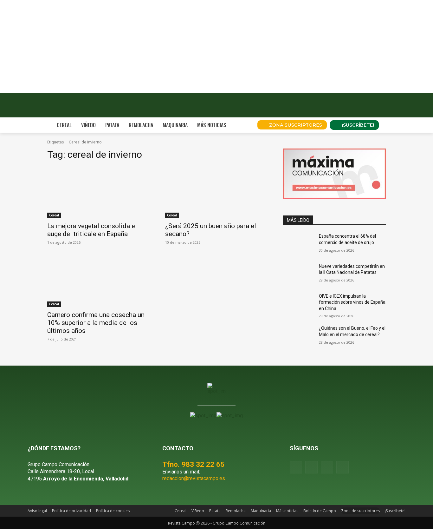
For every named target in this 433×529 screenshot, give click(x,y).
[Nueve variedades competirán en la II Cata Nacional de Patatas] (298, 274)
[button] (243, 125)
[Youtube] (327, 467)
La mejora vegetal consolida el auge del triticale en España (92, 230)
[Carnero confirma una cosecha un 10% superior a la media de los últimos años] (98, 281)
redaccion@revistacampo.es (193, 478)
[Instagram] (311, 467)
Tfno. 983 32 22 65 (193, 464)
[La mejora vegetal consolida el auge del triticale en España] (98, 192)
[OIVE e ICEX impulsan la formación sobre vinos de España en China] (298, 304)
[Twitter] (342, 467)
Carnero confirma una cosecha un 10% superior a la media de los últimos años (96, 322)
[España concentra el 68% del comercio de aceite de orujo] (298, 244)
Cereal (54, 215)
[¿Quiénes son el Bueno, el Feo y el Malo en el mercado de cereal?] (298, 336)
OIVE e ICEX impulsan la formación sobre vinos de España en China (352, 302)
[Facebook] (296, 467)
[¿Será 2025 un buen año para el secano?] (216, 192)
